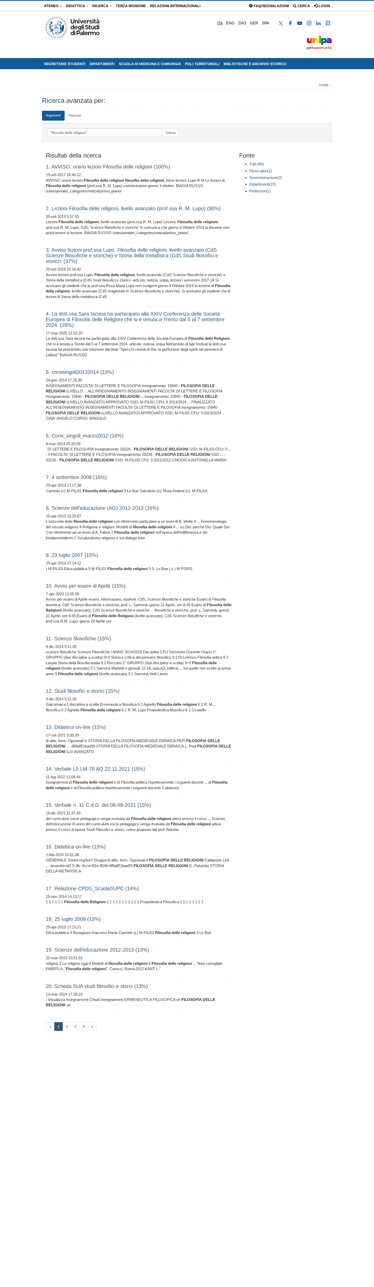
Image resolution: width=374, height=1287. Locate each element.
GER (254, 23)
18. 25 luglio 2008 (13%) (73, 919)
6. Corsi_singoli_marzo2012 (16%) (85, 436)
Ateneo (52, 6)
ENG (230, 23)
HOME (323, 85)
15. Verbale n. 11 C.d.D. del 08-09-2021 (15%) (98, 805)
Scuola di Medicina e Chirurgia (150, 64)
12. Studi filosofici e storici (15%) (83, 691)
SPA (265, 23)
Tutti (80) (256, 164)
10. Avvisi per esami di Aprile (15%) (86, 586)
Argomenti (53, 115)
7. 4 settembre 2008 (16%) (76, 477)
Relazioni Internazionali (175, 6)
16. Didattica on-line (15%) (76, 847)
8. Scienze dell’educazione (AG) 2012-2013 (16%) (102, 508)
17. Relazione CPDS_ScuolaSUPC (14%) (92, 888)
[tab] (53, 116)
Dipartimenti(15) (262, 184)
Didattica (76, 6)
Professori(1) (260, 191)
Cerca (303, 6)
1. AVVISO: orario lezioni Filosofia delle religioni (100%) (108, 166)
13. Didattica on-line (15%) (76, 727)
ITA (220, 23)
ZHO (242, 23)
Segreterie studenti (64, 64)
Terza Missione (131, 6)
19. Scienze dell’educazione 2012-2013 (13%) (97, 950)
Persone (75, 115)
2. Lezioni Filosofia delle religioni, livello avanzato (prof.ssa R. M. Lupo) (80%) (133, 208)
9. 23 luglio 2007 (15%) (72, 555)
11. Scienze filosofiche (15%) (78, 638)
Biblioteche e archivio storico (255, 64)
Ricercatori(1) (260, 171)
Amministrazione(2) (265, 177)
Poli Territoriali (202, 64)
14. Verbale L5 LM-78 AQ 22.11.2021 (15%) (95, 769)
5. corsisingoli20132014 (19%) (80, 372)
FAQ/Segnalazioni (271, 6)
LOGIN (324, 6)
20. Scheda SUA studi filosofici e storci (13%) (97, 986)
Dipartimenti (102, 64)
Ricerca (100, 6)
